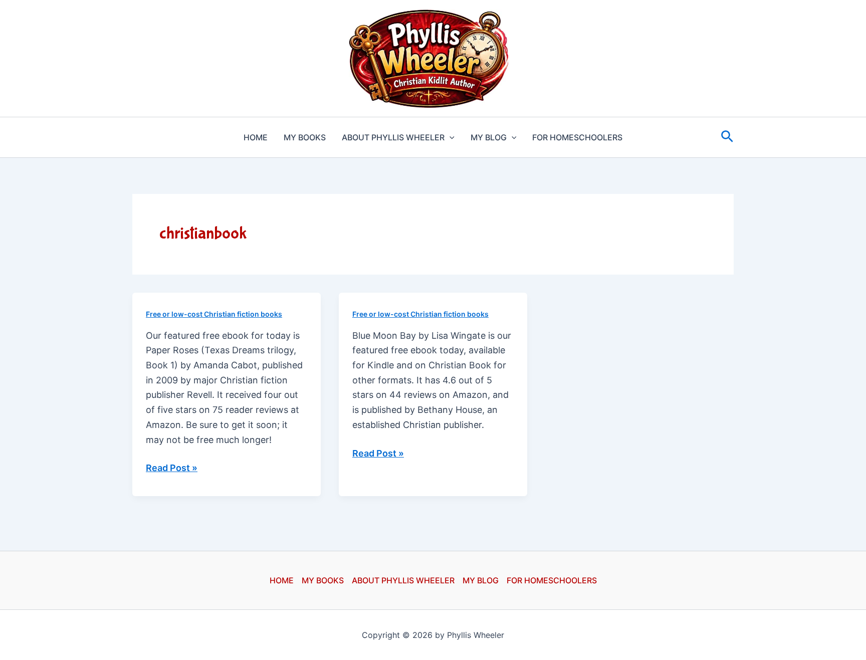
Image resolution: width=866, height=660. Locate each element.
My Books (305, 137)
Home (256, 137)
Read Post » (171, 469)
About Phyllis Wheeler (393, 137)
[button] (450, 137)
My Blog (489, 137)
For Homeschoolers (577, 137)
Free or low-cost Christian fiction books (214, 314)
